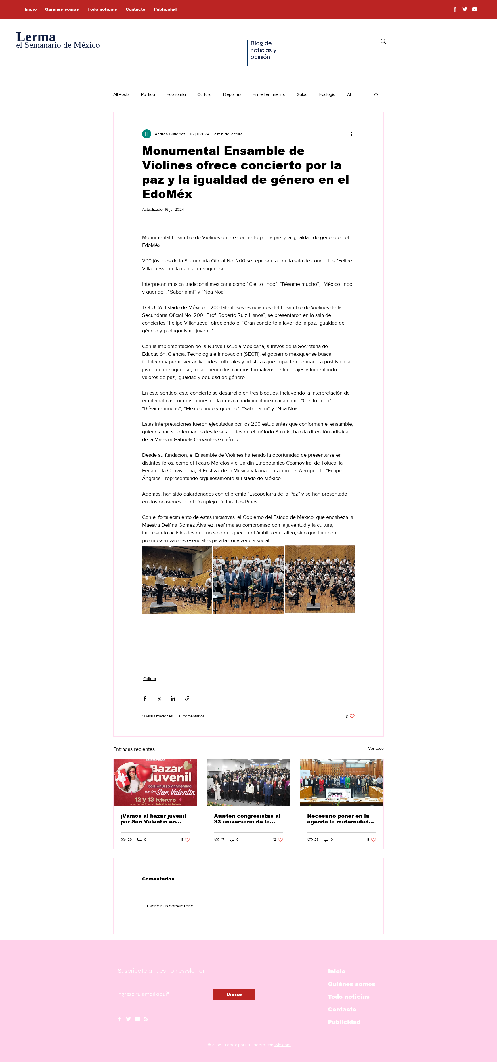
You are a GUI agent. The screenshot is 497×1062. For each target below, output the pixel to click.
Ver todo (376, 748)
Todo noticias (349, 997)
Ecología (327, 94)
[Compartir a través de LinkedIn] (173, 698)
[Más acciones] (351, 133)
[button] (376, 94)
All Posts (121, 94)
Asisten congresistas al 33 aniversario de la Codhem (247, 819)
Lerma (36, 36)
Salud (302, 94)
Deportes (232, 94)
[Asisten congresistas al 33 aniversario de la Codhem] (248, 782)
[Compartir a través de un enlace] (187, 698)
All (349, 94)
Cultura (204, 94)
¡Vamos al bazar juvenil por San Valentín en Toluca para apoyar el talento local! (153, 819)
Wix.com (282, 1045)
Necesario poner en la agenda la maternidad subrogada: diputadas (338, 819)
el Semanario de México (58, 45)
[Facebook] (455, 9)
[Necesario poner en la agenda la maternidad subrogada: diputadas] (341, 782)
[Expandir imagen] (177, 579)
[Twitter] (465, 9)
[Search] (383, 41)
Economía (176, 94)
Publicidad (344, 1022)
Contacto (342, 1009)
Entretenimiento (269, 94)
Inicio (336, 971)
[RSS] (146, 1019)
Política (148, 94)
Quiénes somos (351, 984)
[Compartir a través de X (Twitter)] (159, 698)
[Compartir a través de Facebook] (145, 698)
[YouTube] (474, 9)
